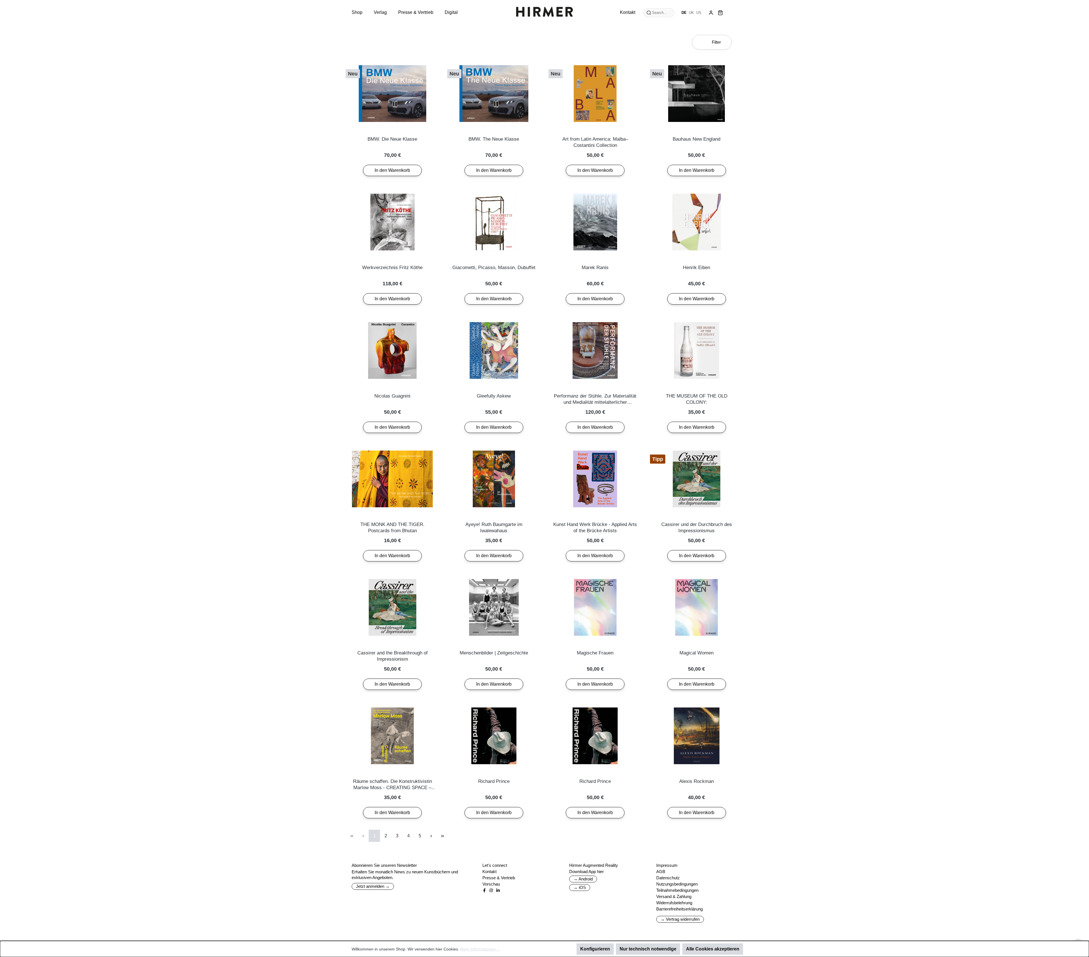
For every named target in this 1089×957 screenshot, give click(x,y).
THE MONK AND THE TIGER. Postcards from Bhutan (392, 527)
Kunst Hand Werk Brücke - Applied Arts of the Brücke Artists (595, 527)
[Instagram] (491, 890)
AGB (660, 871)
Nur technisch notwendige (648, 949)
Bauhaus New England (696, 139)
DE (684, 12)
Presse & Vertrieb (498, 877)
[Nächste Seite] (431, 836)
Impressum (667, 865)
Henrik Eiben (696, 267)
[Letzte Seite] (442, 836)
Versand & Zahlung (673, 896)
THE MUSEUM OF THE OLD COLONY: (696, 399)
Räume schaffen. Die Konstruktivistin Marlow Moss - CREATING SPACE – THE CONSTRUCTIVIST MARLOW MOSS (392, 785)
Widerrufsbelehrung (674, 902)
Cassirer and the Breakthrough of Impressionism (392, 656)
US (698, 12)
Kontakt (489, 871)
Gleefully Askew (494, 396)
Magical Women (696, 653)
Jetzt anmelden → (373, 886)
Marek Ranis (595, 267)
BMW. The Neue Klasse (493, 139)
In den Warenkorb (392, 170)
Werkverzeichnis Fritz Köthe (392, 267)
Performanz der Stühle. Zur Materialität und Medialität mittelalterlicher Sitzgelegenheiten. (595, 399)
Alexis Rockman (696, 781)
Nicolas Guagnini (392, 396)
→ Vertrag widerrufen (680, 919)
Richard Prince (494, 781)
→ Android (583, 878)
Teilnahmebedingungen (677, 890)
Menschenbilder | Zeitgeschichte (494, 653)
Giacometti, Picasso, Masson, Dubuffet (493, 267)
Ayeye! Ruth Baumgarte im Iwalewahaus (493, 527)
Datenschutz (668, 877)
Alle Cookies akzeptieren (712, 949)
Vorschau (491, 884)
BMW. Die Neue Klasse (392, 139)
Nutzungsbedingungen (677, 884)
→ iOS (579, 887)
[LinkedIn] (498, 890)
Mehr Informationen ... (480, 949)
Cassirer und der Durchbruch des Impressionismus (696, 527)
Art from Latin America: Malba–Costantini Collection (595, 142)
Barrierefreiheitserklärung (679, 909)
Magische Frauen (595, 653)
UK (691, 12)
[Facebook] (484, 890)
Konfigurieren (595, 949)
